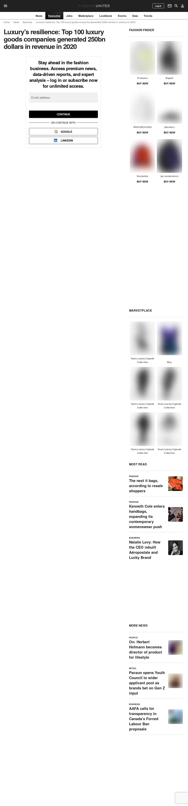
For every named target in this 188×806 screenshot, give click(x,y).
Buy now (142, 83)
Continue (63, 114)
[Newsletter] (169, 6)
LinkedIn (67, 140)
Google (66, 131)
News (16, 22)
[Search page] (176, 6)
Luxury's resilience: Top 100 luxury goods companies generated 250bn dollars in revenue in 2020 (85, 22)
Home (7, 22)
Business (27, 22)
